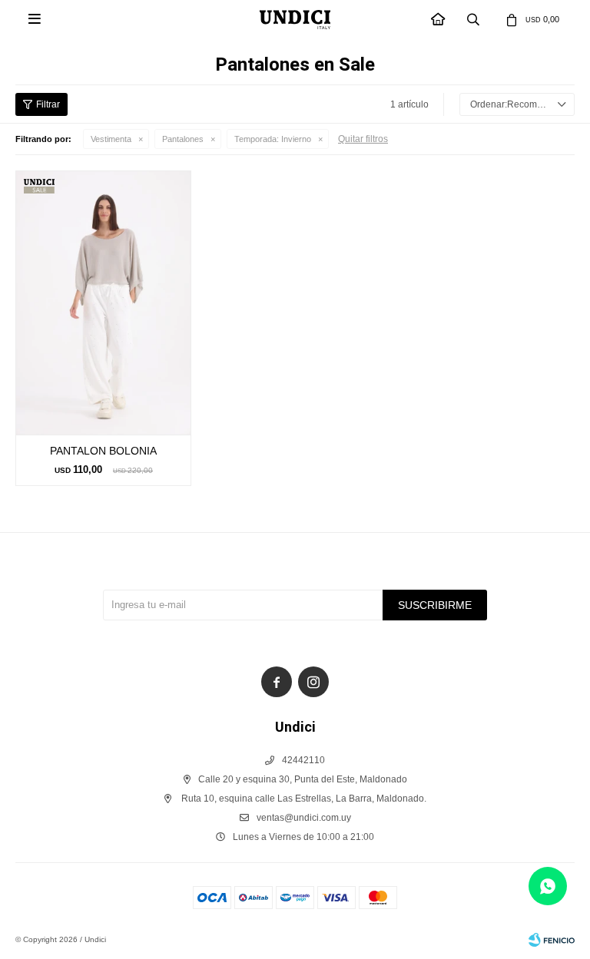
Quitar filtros (363, 139)
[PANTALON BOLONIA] (103, 302)
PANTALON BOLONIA (103, 451)
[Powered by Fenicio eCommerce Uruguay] (552, 939)
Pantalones (183, 139)
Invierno (272, 139)
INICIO (438, 19)
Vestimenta (111, 139)
